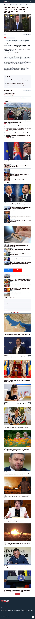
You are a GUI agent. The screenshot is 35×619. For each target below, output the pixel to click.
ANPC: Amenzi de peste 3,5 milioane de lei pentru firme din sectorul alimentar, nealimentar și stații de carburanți (20, 258)
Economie (7, 137)
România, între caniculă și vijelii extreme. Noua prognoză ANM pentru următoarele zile (20, 289)
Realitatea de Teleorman (4, 610)
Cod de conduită (20, 603)
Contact (2, 603)
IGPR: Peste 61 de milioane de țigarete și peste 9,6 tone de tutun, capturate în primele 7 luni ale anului (20, 170)
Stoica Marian (29, 448)
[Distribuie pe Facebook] (26, 34)
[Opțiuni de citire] (33, 617)
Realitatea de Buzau (30, 610)
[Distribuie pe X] (30, 34)
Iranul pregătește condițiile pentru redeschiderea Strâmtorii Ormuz (17, 334)
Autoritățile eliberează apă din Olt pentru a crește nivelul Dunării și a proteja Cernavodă (20, 293)
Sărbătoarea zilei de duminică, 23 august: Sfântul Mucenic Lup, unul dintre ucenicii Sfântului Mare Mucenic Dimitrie (17, 126)
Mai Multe (17, 594)
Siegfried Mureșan (10, 95)
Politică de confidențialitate (13, 603)
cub (5, 95)
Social (5, 123)
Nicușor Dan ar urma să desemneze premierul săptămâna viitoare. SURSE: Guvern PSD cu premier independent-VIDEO (17, 591)
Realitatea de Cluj (13, 34)
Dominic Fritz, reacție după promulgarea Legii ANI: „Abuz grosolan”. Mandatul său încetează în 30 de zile (17, 357)
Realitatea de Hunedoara (17, 610)
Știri (7, 4)
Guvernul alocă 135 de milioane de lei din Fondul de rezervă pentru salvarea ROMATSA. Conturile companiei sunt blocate (20, 263)
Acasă (5, 4)
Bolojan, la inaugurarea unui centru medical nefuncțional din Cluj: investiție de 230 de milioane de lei (17, 81)
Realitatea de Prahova (24, 610)
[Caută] (28, 2)
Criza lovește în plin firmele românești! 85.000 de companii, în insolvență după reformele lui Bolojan (16, 246)
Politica (10, 4)
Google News (22, 97)
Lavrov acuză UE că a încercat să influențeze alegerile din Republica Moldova (17, 86)
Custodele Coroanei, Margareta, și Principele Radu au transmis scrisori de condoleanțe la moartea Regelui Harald (16, 450)
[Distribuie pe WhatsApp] (28, 34)
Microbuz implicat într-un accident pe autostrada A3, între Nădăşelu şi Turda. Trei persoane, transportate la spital (17, 122)
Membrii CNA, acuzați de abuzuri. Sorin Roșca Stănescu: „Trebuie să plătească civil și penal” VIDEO (20, 179)
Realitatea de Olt (10, 610)
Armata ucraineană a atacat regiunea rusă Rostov (15, 83)
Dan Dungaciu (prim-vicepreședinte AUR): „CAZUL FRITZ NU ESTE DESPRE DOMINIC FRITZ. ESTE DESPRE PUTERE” (16, 568)
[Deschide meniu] (30, 2)
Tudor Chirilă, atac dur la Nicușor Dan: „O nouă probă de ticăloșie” (17, 427)
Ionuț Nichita (29, 355)
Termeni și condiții (6, 603)
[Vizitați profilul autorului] (5, 34)
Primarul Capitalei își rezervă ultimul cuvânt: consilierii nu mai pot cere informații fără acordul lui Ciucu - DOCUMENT (17, 474)
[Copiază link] (24, 34)
